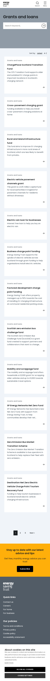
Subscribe (25, 569)
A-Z (45, 53)
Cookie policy (9, 633)
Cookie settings (25, 676)
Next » (32, 533)
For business (8, 613)
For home (7, 609)
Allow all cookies (25, 669)
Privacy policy (9, 629)
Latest (39, 53)
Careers (7, 605)
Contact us (8, 602)
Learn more (9, 663)
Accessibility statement (14, 637)
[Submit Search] (44, 26)
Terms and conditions (13, 626)
